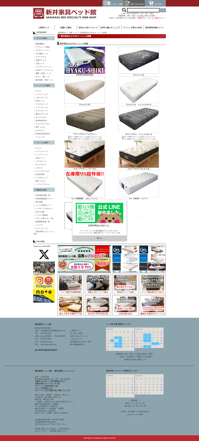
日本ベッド (40, 100)
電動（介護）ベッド (43, 73)
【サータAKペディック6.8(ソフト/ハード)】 (138, 139)
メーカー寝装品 (42, 215)
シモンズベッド (42, 97)
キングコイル (41, 117)
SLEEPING (40, 174)
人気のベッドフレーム (44, 70)
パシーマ (39, 225)
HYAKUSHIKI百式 (43, 133)
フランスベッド (42, 110)
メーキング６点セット (44, 208)
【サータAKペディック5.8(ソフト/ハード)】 (84, 139)
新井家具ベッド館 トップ (68, 32)
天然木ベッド (41, 60)
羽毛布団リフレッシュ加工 (44, 232)
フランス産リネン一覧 (44, 218)
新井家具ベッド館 (43, 324)
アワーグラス (41, 56)
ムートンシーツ (42, 228)
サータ (38, 90)
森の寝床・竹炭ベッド (44, 79)
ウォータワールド (43, 123)
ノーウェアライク (43, 184)
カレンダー (147, 18)
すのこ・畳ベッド (43, 76)
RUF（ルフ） (41, 127)
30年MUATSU (41, 120)
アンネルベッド (42, 104)
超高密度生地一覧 (43, 221)
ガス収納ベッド (42, 53)
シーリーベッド (42, 94)
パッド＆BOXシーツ (44, 205)
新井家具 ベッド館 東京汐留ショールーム (55, 371)
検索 (163, 10)
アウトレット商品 (43, 47)
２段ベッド (40, 63)
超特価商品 (40, 43)
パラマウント (41, 161)
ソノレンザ (40, 137)
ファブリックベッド (43, 66)
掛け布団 (39, 202)
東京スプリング (42, 114)
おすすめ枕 (40, 211)
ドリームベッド (42, 107)
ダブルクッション (43, 50)
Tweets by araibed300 (41, 246)
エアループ (40, 130)
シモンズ (39, 167)
